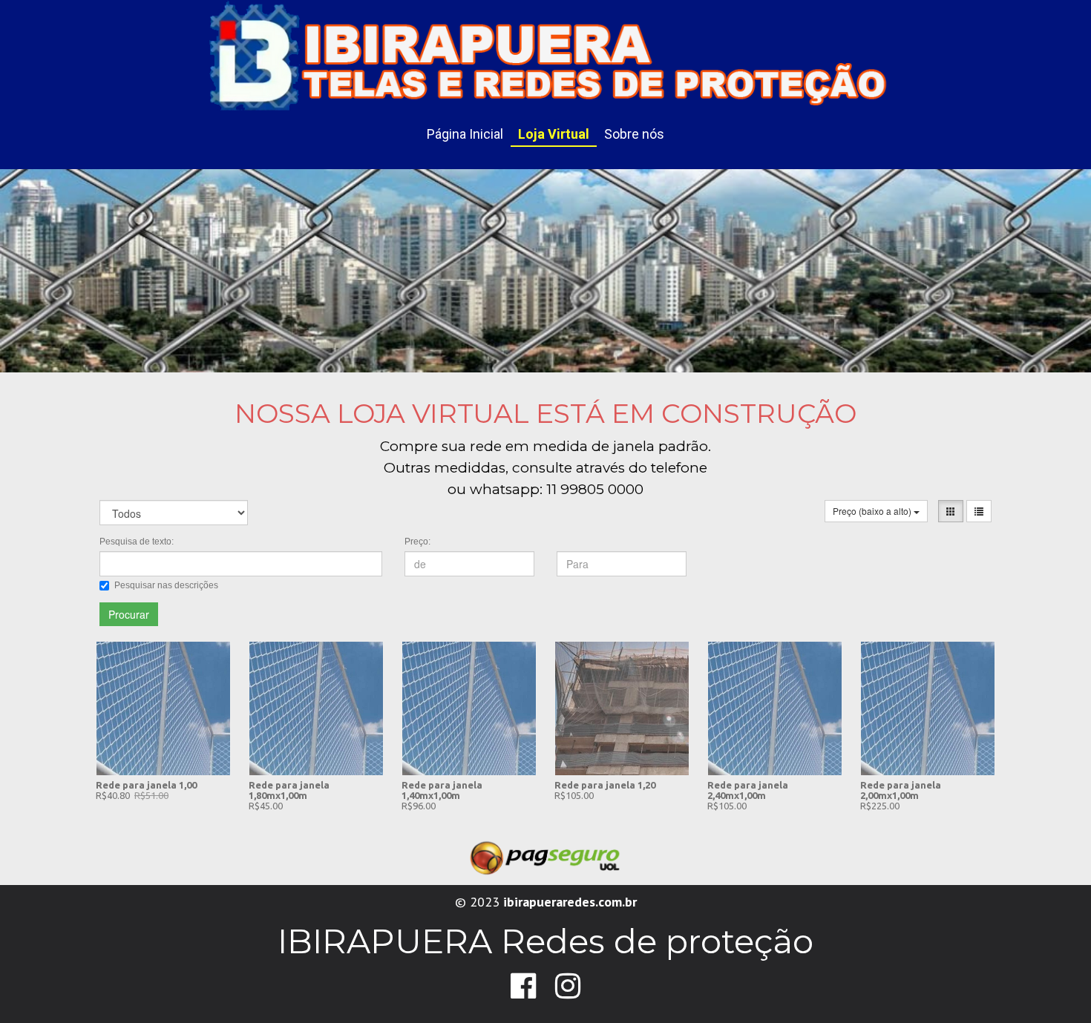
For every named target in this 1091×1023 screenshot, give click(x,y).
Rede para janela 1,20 (604, 785)
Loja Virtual (553, 134)
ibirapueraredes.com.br (570, 901)
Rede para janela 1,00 (146, 785)
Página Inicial (465, 134)
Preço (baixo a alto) (873, 510)
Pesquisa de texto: (136, 541)
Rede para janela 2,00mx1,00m (900, 790)
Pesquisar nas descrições (166, 585)
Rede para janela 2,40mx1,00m (747, 790)
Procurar (128, 614)
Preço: (417, 541)
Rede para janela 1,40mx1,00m (442, 790)
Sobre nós (634, 134)
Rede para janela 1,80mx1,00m (289, 790)
